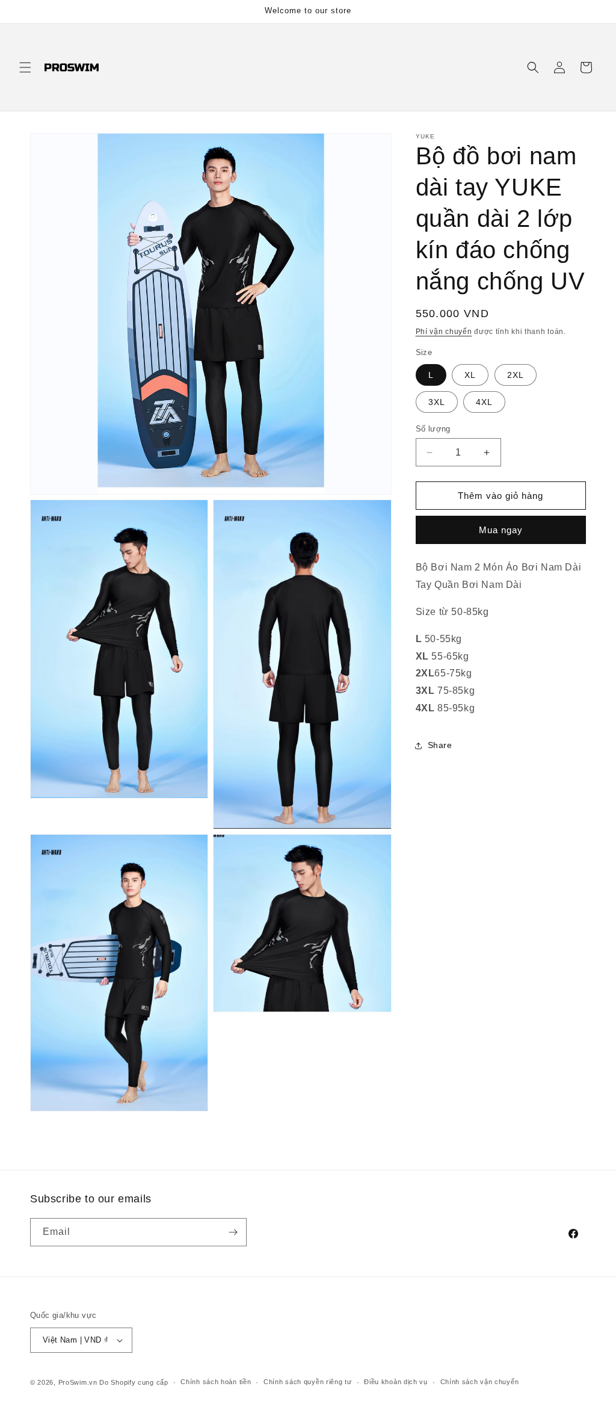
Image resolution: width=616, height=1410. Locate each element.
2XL (515, 375)
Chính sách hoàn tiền (215, 1381)
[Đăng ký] (233, 1232)
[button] (25, 67)
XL (470, 375)
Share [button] (440, 745)
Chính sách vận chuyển (479, 1381)
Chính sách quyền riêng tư (307, 1381)
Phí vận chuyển (444, 331)
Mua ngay (501, 530)
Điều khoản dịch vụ (396, 1381)
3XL (436, 402)
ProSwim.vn (77, 1382)
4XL (484, 402)
